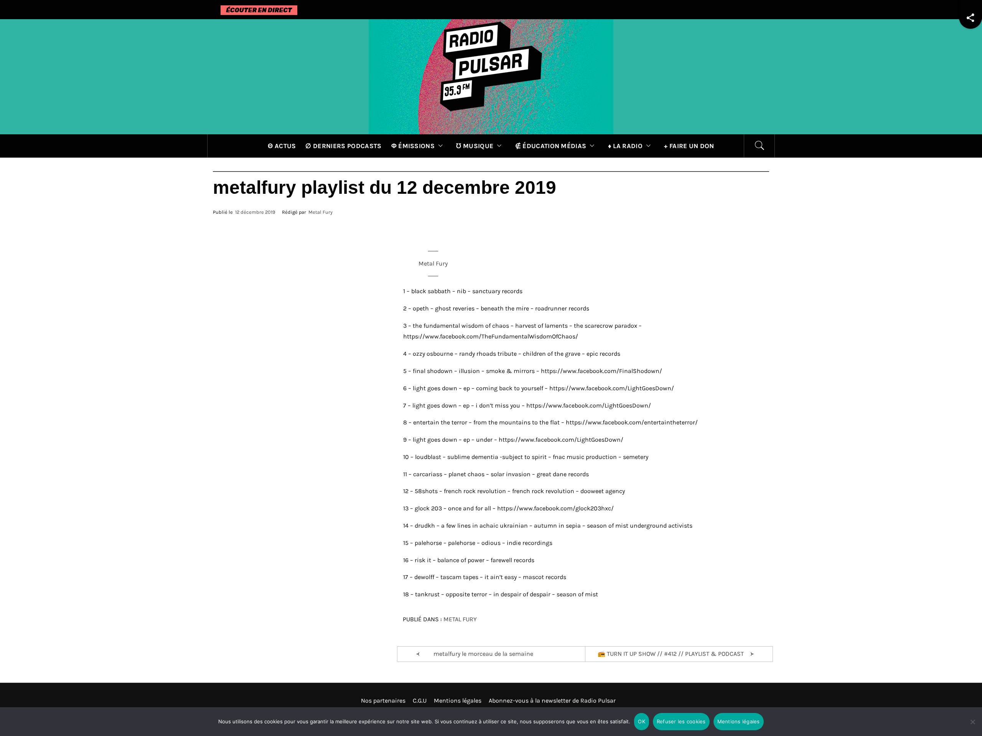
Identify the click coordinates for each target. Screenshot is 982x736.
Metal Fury (320, 212)
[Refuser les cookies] (972, 726)
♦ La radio (625, 146)
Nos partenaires (383, 700)
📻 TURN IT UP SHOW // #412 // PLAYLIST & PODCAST (671, 653)
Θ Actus (282, 146)
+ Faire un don (689, 146)
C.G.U (420, 700)
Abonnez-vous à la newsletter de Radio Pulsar (552, 700)
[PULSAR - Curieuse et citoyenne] (491, 76)
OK (641, 721)
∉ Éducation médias (551, 146)
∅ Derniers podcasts (343, 146)
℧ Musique (474, 146)
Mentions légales (457, 700)
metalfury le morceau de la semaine (483, 653)
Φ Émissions (413, 146)
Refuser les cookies (681, 721)
